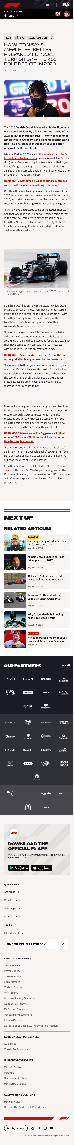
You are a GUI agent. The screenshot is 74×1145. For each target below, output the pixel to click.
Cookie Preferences (16, 1049)
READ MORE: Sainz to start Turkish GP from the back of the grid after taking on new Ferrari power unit (35, 357)
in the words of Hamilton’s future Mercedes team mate (35, 156)
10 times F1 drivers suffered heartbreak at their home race (45, 577)
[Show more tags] (52, 38)
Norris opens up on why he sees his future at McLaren (47, 542)
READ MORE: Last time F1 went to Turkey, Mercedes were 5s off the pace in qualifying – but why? (35, 183)
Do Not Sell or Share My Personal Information (31, 1026)
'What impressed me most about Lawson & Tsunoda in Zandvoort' (47, 639)
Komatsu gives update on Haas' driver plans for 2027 (46, 558)
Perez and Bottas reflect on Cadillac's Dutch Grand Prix (44, 597)
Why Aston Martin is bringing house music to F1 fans (45, 616)
